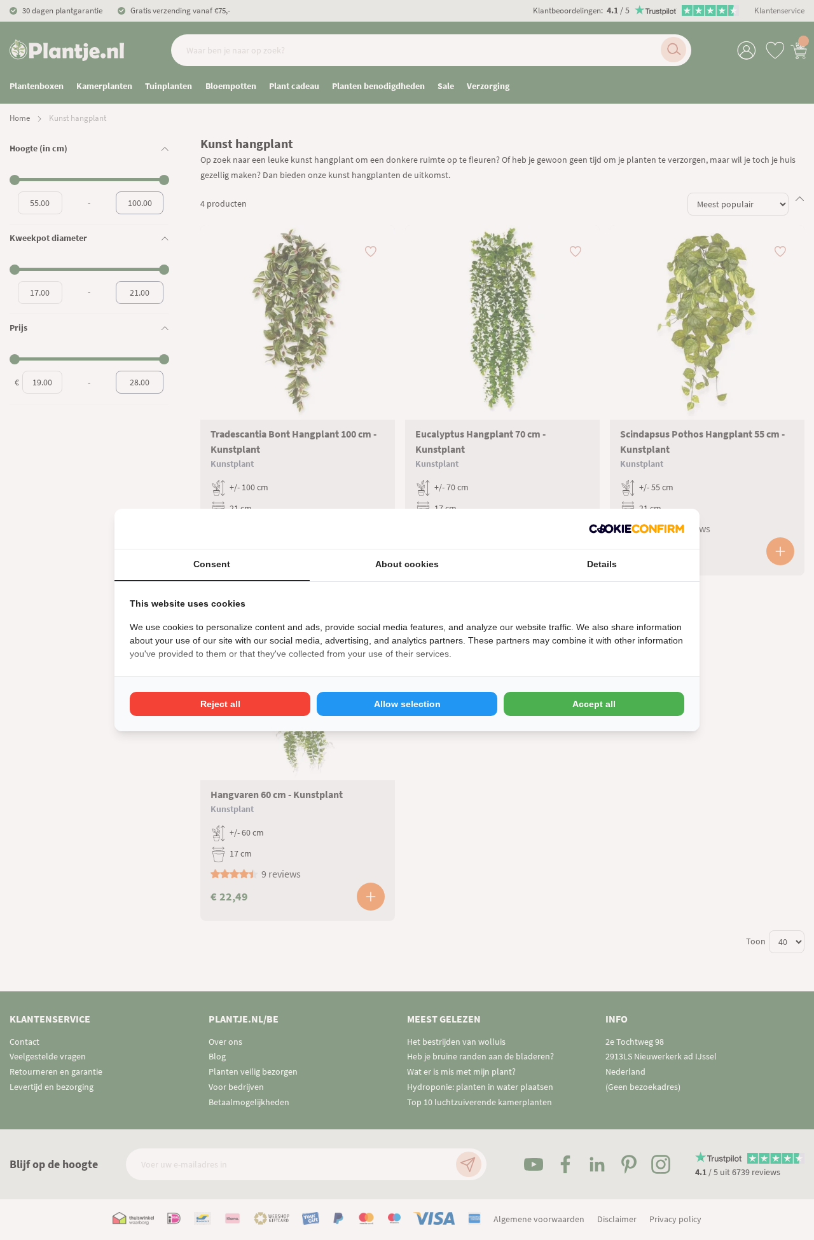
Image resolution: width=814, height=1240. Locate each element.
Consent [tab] (211, 564)
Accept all (594, 704)
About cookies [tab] (407, 564)
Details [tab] (602, 564)
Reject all (220, 704)
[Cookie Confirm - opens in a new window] (636, 529)
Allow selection (407, 704)
